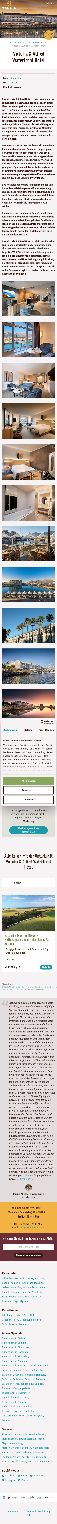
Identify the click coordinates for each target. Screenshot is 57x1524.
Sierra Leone (9, 1296)
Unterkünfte (25, 1415)
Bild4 (30, 987)
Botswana (28, 1278)
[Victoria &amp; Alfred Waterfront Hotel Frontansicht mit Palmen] (28, 625)
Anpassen (27, 790)
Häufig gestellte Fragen (31, 1438)
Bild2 (18, 987)
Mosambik (28, 1287)
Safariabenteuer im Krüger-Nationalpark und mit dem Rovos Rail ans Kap (28, 940)
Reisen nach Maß (11, 1452)
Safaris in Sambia (11, 1370)
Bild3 (24, 987)
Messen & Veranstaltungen (16, 1447)
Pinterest (26, 1480)
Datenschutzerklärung (38, 1511)
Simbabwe (23, 1296)
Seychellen (38, 1292)
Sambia (16, 1292)
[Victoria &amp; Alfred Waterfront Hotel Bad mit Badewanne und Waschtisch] (28, 502)
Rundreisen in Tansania (15, 1365)
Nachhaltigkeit (41, 1447)
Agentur (26, 1457)
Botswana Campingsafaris (16, 1388)
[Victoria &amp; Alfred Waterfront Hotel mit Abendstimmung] (28, 706)
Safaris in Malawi (38, 1365)
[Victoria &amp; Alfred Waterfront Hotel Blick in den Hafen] (28, 543)
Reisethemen (10, 1310)
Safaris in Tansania (35, 1379)
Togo (16, 1301)
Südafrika (15, 78)
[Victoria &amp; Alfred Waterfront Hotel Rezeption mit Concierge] (28, 298)
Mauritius (16, 1287)
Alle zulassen (28, 781)
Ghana (5, 1282)
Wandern (24, 1324)
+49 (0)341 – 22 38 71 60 (30, 1224)
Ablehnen (29, 799)
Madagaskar (36, 1282)
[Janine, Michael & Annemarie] (28, 1187)
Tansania (7, 1301)
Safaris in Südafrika (12, 1379)
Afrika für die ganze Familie (16, 1406)
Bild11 (10, 990)
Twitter (24, 1475)
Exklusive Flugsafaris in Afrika (18, 1411)
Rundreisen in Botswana (15, 1352)
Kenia (25, 1282)
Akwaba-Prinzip (36, 1434)
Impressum (13, 1511)
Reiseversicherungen (33, 1452)
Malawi (6, 1287)
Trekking (18, 1315)
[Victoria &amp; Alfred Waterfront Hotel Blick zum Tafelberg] (28, 584)
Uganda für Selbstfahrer (15, 1397)
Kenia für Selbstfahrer (14, 1402)
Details (46, 967)
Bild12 (17, 990)
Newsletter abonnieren (28, 1255)
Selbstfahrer (31, 1315)
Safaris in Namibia (35, 1374)
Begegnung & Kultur (30, 1319)
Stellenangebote (11, 1457)
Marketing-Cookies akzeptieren (28, 830)
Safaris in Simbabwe (34, 1370)
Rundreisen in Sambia (14, 1342)
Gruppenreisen (10, 1319)
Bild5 (36, 987)
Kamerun (16, 1282)
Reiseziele (9, 1273)
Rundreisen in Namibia (14, 1361)
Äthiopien (7, 1278)
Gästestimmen (9, 1415)
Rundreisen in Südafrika (15, 1356)
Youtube (38, 1475)
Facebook (10, 1475)
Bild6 (41, 987)
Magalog (38, 1415)
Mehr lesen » (26, 1179)
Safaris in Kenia (10, 1383)
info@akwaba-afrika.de (32, 1227)
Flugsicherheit (9, 1438)
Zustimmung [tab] (10, 730)
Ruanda (6, 1292)
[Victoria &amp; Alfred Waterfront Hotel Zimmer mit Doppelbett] (28, 461)
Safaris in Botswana (13, 1374)
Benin (17, 1278)
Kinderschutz (39, 1457)
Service (7, 1429)
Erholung (7, 1315)
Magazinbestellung (12, 1443)
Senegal (26, 1292)
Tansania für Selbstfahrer (15, 1392)
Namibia (40, 1287)
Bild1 (12, 987)
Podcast (6, 1420)
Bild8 (52, 987)
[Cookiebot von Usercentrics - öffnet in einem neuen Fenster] (42, 722)
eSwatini (39, 1278)
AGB (29, 1514)
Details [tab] (28, 730)
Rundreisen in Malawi (13, 1338)
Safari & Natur (9, 1324)
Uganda (25, 1197)
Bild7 (47, 987)
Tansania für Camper (32, 1383)
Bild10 (4, 990)
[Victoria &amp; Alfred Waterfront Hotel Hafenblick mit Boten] (28, 666)
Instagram (10, 1480)
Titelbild (5, 987)
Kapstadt (14, 82)
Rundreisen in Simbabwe (15, 1347)
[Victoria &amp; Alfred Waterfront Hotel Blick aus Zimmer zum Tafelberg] (28, 339)
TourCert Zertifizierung (14, 1461)
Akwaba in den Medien (14, 1434)
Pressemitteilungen (38, 1461)
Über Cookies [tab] (46, 730)
